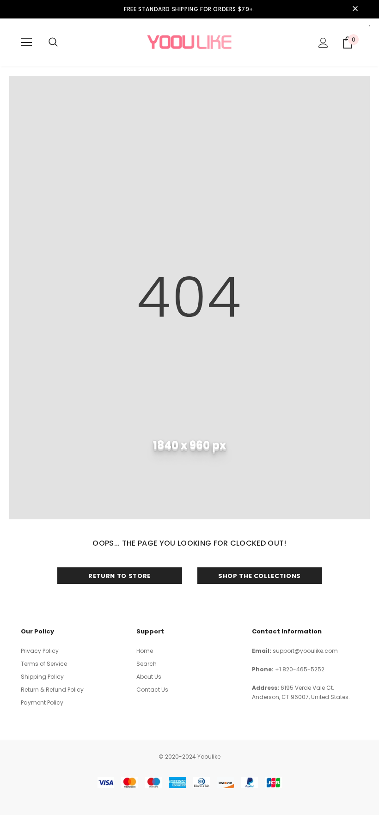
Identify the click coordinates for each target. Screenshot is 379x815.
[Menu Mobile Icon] (26, 42)
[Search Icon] (53, 42)
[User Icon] (323, 43)
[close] (355, 9)
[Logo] (189, 42)
